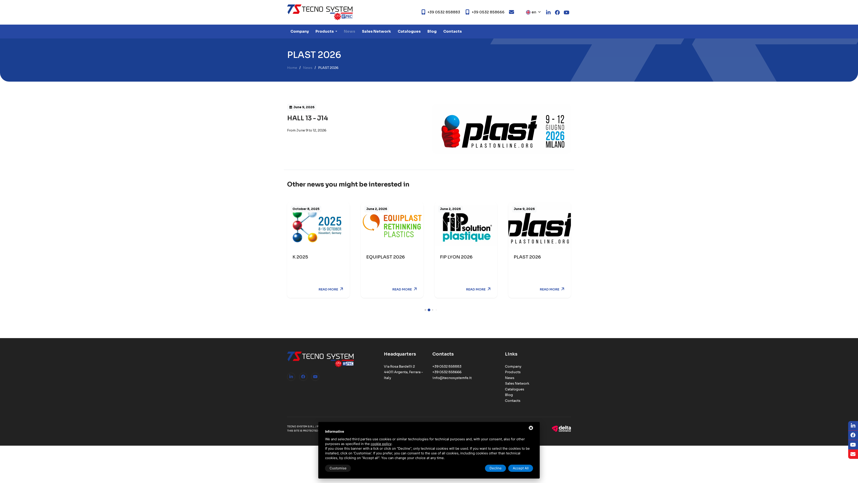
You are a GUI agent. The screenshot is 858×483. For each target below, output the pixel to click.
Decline (496, 468)
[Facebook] (303, 377)
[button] (425, 310)
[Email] (853, 454)
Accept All (521, 468)
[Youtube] (315, 377)
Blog (432, 31)
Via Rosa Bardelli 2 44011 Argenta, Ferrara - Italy (403, 372)
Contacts (452, 31)
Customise (338, 468)
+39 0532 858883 (446, 366)
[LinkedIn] (291, 377)
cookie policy (381, 444)
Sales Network (376, 31)
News (349, 31)
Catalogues (409, 31)
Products (324, 31)
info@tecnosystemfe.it (452, 378)
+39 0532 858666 (447, 372)
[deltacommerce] (561, 428)
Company (299, 31)
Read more (328, 289)
